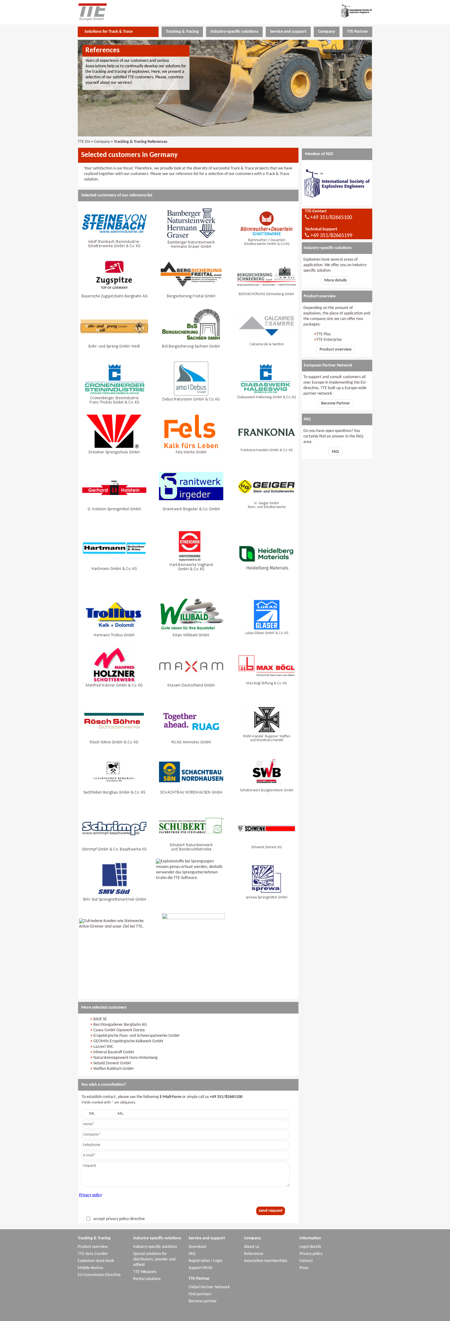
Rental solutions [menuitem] (146, 1279)
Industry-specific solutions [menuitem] (234, 31)
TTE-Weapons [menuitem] (144, 1272)
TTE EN (84, 142)
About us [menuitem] (251, 1247)
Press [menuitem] (303, 1268)
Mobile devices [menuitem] (90, 1268)
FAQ (335, 451)
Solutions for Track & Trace (108, 31)
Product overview (335, 349)
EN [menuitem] (235, 11)
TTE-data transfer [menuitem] (93, 1254)
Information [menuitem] (310, 1238)
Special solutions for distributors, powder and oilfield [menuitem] (154, 1259)
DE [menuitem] (224, 11)
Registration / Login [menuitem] (205, 1261)
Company (102, 142)
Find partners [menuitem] (200, 1294)
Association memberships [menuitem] (265, 1261)
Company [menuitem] (326, 31)
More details (335, 280)
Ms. (121, 1113)
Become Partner (335, 403)
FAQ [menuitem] (192, 1254)
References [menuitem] (253, 1254)
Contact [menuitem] (306, 1261)
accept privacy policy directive (119, 1219)
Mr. (92, 1113)
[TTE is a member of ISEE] (337, 202)
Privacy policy (90, 1195)
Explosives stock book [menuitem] (96, 1261)
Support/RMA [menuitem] (200, 1268)
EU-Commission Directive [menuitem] (99, 1275)
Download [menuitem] (197, 1247)
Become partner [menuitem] (203, 1301)
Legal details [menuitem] (310, 1247)
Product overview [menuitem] (93, 1247)
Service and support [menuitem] (288, 31)
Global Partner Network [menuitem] (209, 1287)
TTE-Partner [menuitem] (357, 31)
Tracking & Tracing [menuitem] (182, 31)
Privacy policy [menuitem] (310, 1254)
